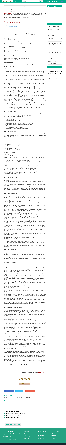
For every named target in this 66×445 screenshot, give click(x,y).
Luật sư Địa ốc (53, 436)
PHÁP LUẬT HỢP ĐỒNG (52, 78)
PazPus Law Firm (55, 431)
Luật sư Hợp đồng (41, 431)
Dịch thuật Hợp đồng (40, 438)
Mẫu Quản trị (26, 439)
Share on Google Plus (30, 390)
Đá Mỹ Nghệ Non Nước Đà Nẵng (42, 443)
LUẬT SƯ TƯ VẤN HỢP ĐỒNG (54, 76)
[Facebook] (62, 1)
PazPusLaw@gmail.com (10, 437)
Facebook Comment (17, 424)
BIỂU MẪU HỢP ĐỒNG (26, 11)
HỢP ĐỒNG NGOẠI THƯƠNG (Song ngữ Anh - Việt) (15, 402)
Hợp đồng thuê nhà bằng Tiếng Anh (12, 411)
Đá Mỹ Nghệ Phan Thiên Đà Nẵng (52, 443)
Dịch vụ (25, 433)
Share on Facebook (10, 390)
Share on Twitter (20, 390)
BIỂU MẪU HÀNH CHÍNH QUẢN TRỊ (55, 71)
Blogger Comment (9, 424)
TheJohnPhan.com (12, 443)
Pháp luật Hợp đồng (27, 436)
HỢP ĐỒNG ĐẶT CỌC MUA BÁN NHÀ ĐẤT (14, 409)
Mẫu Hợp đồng (26, 438)
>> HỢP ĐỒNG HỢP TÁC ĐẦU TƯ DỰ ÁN (12, 26)
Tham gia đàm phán (40, 435)
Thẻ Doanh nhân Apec (54, 435)
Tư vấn (25, 435)
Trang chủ (26, 431)
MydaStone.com (59, 443)
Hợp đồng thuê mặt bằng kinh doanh (13, 417)
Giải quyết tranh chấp (40, 436)
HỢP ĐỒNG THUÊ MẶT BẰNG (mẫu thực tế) (14, 405)
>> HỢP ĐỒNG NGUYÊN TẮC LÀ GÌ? (11, 25)
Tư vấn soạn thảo (40, 433)
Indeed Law (53, 438)
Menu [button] (16, 1)
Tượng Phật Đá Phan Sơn (32, 443)
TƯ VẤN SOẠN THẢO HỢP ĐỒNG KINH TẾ (14, 407)
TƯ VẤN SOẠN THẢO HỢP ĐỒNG (54, 73)
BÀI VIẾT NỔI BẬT (20, 11)
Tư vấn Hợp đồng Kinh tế (41, 439)
